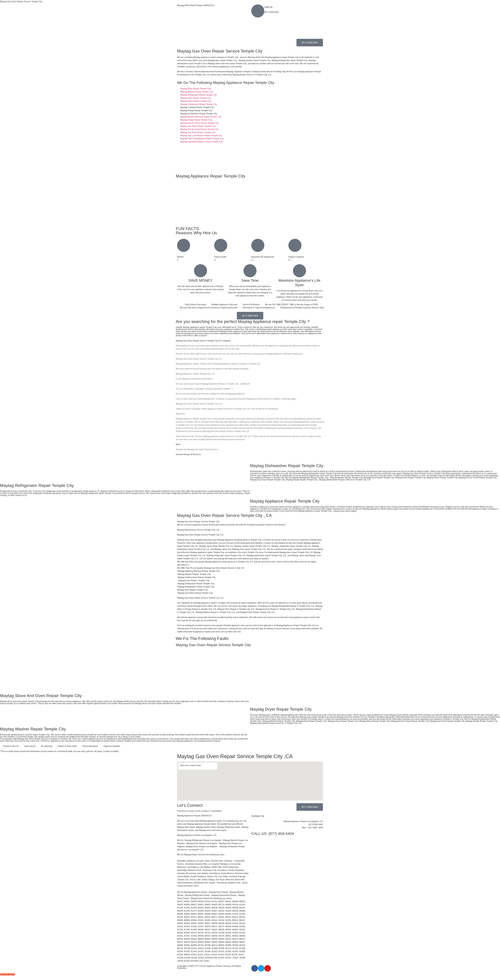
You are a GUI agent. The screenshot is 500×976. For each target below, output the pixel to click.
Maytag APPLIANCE (195, 5)
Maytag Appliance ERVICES (194, 816)
